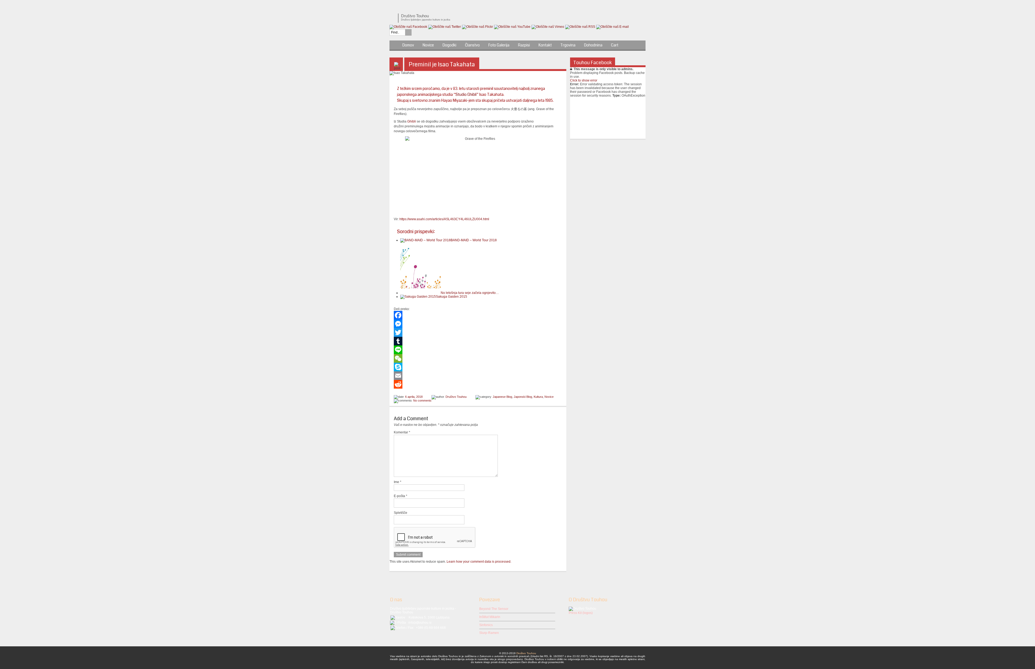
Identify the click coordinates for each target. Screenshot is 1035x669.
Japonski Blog (523, 396)
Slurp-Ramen (489, 633)
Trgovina (567, 45)
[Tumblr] (478, 341)
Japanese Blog (502, 396)
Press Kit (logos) (581, 613)
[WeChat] (478, 358)
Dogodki (449, 45)
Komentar (402, 432)
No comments (422, 400)
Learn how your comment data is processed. (479, 561)
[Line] (478, 349)
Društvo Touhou (456, 396)
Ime (397, 482)
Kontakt (545, 45)
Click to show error (583, 80)
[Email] (478, 375)
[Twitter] (478, 332)
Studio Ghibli (466, 94)
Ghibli (411, 121)
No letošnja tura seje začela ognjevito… (470, 293)
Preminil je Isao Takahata (442, 64)
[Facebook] (478, 315)
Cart (614, 45)
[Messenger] (478, 324)
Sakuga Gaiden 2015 (451, 296)
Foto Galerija (498, 45)
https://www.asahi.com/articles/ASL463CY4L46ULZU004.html (444, 219)
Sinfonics (486, 625)
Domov (408, 45)
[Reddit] (478, 384)
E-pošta (400, 496)
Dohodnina (593, 45)
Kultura (538, 396)
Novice (428, 45)
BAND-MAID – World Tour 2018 (474, 240)
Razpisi (524, 45)
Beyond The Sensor (493, 609)
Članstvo (472, 45)
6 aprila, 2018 (414, 396)
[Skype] (478, 367)
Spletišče (400, 513)
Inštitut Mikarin (489, 617)
